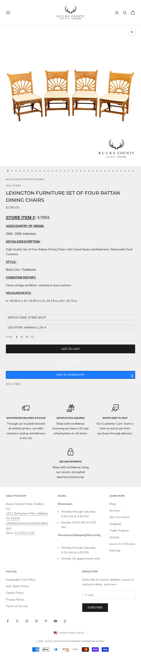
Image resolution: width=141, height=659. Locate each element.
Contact (114, 537)
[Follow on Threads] (36, 621)
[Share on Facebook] (16, 337)
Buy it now (70, 360)
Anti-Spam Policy (17, 586)
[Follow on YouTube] (55, 621)
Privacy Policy (15, 600)
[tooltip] (132, 376)
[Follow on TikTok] (65, 621)
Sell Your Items (119, 517)
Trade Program (119, 531)
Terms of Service (17, 606)
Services (114, 511)
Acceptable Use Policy (20, 580)
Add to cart (70, 349)
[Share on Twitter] (21, 337)
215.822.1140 (25, 533)
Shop (112, 504)
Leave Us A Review (122, 544)
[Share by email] (32, 337)
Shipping (115, 524)
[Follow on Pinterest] (46, 621)
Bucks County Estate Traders (25, 179)
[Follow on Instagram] (27, 621)
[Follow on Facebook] (8, 621)
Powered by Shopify (93, 641)
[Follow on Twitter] (17, 621)
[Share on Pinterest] (27, 337)
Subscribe (95, 607)
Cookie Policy (15, 593)
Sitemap (114, 550)
